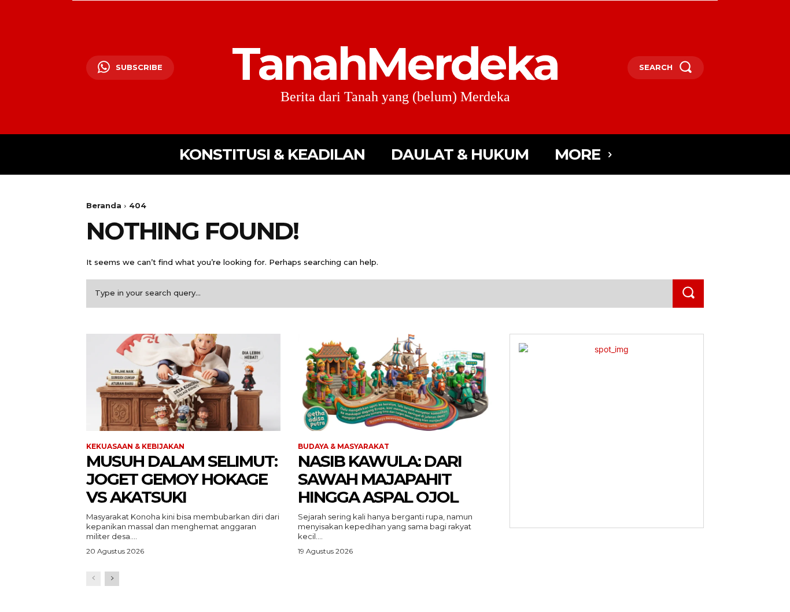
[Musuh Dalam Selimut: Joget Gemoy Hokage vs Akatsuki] (183, 382)
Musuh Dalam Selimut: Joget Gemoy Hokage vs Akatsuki (181, 479)
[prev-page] (93, 579)
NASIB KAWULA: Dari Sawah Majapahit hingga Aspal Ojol (380, 479)
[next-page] (112, 579)
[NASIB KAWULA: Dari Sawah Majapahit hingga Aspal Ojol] (395, 382)
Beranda (103, 205)
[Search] (688, 293)
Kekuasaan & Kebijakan (135, 447)
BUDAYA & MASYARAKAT (343, 447)
